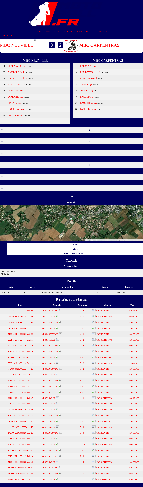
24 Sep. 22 (20, 328)
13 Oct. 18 (20, 363)
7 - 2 (82, 369)
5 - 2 (82, 404)
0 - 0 (82, 311)
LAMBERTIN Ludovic (90, 72)
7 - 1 (82, 439)
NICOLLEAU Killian (17, 78)
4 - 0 (82, 398)
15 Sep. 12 (20, 468)
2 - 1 (82, 351)
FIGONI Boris (86, 96)
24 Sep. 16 (20, 421)
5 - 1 (82, 328)
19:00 (133, 311)
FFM (48, 31)
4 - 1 (82, 415)
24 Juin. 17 (20, 410)
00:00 (133, 404)
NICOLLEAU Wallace (18, 109)
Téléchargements (101, 31)
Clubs (56, 31)
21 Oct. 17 (20, 381)
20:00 (133, 445)
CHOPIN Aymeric (16, 115)
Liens (88, 31)
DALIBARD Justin (16, 72)
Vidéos (79, 31)
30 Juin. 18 (20, 369)
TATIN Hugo (86, 84)
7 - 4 (82, 473)
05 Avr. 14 (20, 450)
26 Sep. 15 (20, 433)
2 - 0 (82, 334)
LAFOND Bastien (88, 66)
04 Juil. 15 (20, 439)
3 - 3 (82, 433)
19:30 (133, 317)
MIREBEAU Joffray (17, 66)
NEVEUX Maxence (17, 84)
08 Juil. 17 (20, 392)
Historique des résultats (75, 253)
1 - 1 (82, 322)
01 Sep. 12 (20, 474)
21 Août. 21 (20, 346)
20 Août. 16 (20, 427)
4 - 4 (82, 316)
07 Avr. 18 (20, 375)
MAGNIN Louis (15, 103)
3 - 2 (82, 340)
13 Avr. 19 (20, 357)
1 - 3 (82, 468)
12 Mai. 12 (20, 479)
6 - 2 (82, 375)
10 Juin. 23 (20, 322)
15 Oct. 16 (20, 415)
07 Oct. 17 (20, 386)
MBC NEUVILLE (102, 311)
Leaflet (88, 240)
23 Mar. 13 (20, 462)
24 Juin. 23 (20, 317)
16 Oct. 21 (20, 340)
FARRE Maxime (15, 90)
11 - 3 (82, 444)
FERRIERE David (88, 78)
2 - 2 (82, 409)
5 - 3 (82, 380)
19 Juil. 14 (20, 445)
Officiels (75, 244)
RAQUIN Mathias (88, 103)
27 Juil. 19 (20, 351)
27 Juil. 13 (20, 456)
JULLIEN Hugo (87, 90)
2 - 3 (82, 456)
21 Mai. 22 (20, 334)
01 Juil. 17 (20, 398)
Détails (75, 249)
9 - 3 (82, 421)
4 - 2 (82, 357)
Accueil (39, 31)
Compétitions (67, 31)
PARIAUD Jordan (88, 109)
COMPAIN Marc (15, 96)
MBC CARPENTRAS (50, 311)
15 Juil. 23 (20, 311)
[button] (71, 220)
